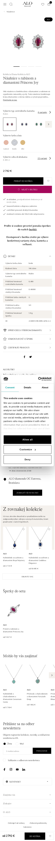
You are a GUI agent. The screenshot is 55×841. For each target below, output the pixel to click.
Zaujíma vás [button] (9, 795)
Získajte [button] (7, 804)
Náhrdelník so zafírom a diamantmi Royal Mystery (14, 558)
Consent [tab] (10, 387)
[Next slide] (52, 675)
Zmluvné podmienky (38, 823)
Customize (26, 449)
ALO (48, 19)
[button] (10, 99)
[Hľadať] (11, 4)
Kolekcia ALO (24, 74)
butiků (33, 229)
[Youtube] (17, 769)
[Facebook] (4, 769)
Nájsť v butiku (30, 189)
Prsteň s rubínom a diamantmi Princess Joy (13, 630)
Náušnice (11, 11)
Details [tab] (27, 387)
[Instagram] (10, 769)
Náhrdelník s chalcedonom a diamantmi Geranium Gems (12, 697)
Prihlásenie (42, 750)
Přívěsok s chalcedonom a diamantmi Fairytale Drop (37, 696)
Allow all (27, 439)
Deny (28, 459)
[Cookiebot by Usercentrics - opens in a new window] (38, 379)
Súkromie (27, 827)
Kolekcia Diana (10, 74)
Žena (9, 743)
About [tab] (45, 387)
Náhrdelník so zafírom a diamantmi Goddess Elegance (39, 560)
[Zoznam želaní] (43, 4)
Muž (22, 743)
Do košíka (34, 836)
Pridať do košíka (23, 180)
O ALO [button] (6, 812)
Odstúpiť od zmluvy (16, 823)
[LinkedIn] (23, 769)
